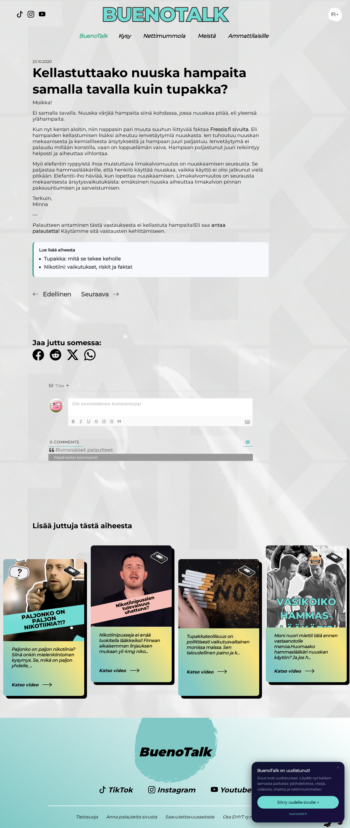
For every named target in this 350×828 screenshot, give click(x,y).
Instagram (176, 790)
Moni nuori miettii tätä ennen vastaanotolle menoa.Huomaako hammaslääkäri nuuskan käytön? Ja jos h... (305, 646)
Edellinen (57, 294)
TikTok (120, 790)
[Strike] (96, 421)
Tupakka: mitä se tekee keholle (82, 259)
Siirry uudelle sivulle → (298, 802)
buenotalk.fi (298, 814)
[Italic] (81, 421)
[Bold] (73, 421)
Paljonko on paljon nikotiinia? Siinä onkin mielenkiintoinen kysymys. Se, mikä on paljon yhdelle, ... (43, 657)
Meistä (207, 36)
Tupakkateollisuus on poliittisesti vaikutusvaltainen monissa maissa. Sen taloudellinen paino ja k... (217, 644)
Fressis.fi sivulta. (230, 129)
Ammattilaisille (248, 36)
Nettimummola (164, 36)
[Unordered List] (111, 421)
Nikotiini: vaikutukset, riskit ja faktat (88, 267)
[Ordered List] (104, 421)
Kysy (124, 36)
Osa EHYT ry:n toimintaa (249, 817)
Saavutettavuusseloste (189, 817)
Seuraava (95, 294)
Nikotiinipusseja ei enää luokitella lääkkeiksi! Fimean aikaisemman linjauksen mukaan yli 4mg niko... (129, 643)
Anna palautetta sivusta (131, 817)
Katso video (25, 684)
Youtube (234, 790)
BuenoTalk (93, 36)
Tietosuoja (87, 817)
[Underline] (88, 421)
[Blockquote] (119, 421)
